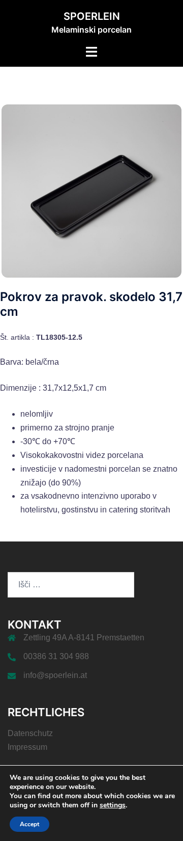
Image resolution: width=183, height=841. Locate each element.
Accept (29, 824)
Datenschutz (30, 733)
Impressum (27, 747)
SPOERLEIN (92, 16)
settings (113, 805)
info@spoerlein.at (55, 675)
